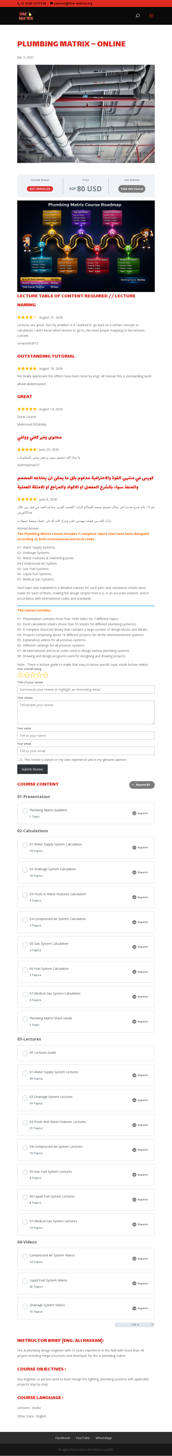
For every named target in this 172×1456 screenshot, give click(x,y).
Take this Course (132, 188)
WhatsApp (104, 1438)
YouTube (83, 1438)
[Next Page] (152, 1325)
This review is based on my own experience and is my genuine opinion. (75, 759)
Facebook (62, 1438)
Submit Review (32, 769)
